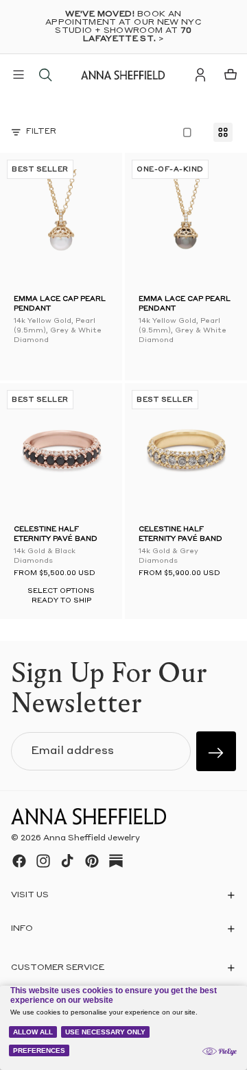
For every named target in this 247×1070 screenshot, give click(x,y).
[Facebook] (19, 861)
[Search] (45, 75)
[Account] (200, 75)
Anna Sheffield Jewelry (91, 838)
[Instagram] (43, 861)
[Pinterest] (92, 861)
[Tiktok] (67, 861)
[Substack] (116, 861)
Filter (41, 132)
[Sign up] (216, 751)
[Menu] (18, 74)
